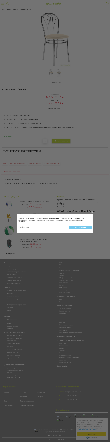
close (92, 212)
